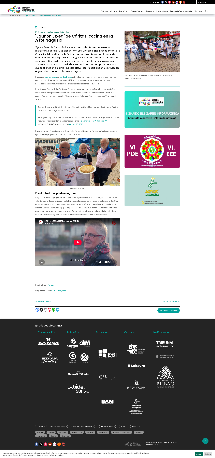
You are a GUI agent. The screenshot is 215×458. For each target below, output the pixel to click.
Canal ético (65, 436)
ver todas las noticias (169, 310)
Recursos (150, 11)
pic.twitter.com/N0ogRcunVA (94, 121)
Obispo (113, 11)
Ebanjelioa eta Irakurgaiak (82, 426)
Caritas (54, 290)
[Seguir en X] (166, 2)
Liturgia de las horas (57, 426)
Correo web (41, 436)
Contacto (202, 2)
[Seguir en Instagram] (169, 2)
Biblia (134, 426)
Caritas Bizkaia (66, 77)
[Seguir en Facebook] (162, 2)
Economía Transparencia (181, 11)
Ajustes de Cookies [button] (20, 455)
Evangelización (137, 11)
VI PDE (40, 426)
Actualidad (123, 11)
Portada (50, 285)
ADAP (123, 426)
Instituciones (162, 11)
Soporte (53, 436)
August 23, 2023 (76, 124)
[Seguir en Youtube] (173, 2)
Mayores (62, 290)
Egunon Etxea (50, 77)
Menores (198, 11)
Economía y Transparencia (121, 432)
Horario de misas (106, 426)
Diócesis (104, 11)
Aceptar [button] (199, 454)
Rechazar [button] (208, 454)
